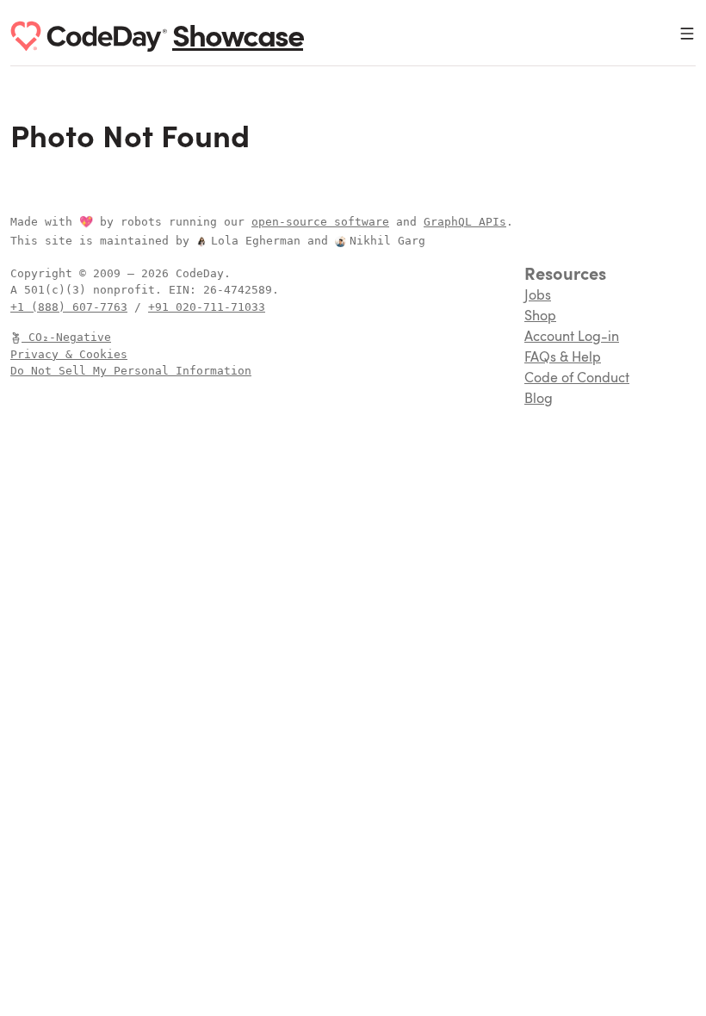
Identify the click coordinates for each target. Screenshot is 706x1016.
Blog (538, 399)
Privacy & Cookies (68, 354)
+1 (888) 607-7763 (68, 306)
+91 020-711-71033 (206, 306)
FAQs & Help (562, 358)
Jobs (537, 296)
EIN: (186, 289)
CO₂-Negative (69, 337)
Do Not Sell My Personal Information (130, 370)
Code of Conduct (576, 379)
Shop (540, 317)
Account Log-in (571, 337)
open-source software (320, 221)
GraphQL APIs (465, 221)
